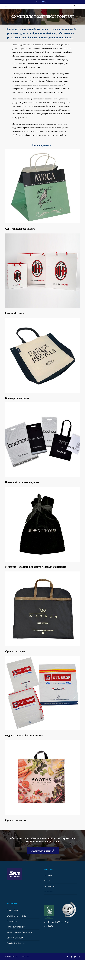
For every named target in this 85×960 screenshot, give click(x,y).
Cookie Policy (13, 921)
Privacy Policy (13, 910)
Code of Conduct (15, 937)
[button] (79, 6)
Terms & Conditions (16, 926)
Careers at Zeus (49, 886)
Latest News (48, 892)
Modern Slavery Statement (19, 932)
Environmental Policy (16, 915)
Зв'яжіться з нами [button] (41, 850)
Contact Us (48, 875)
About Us (47, 881)
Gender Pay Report (16, 943)
